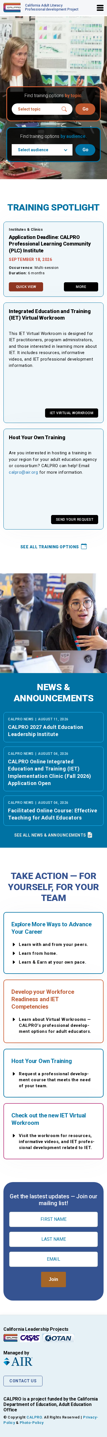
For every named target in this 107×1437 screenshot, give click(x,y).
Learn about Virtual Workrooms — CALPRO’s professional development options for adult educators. (55, 1025)
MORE (81, 287)
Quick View (26, 287)
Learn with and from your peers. (53, 944)
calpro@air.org (23, 472)
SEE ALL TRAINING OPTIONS (50, 547)
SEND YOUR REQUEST (75, 520)
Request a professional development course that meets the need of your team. (55, 1079)
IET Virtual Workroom (71, 413)
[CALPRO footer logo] (10, 1338)
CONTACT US (23, 1381)
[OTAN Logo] (58, 1338)
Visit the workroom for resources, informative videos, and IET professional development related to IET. (56, 1141)
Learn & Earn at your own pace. (52, 962)
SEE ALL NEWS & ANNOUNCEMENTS (50, 835)
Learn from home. (38, 953)
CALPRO (34, 1417)
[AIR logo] (53, 1361)
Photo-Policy (32, 1422)
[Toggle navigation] (100, 7)
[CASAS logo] (30, 1338)
